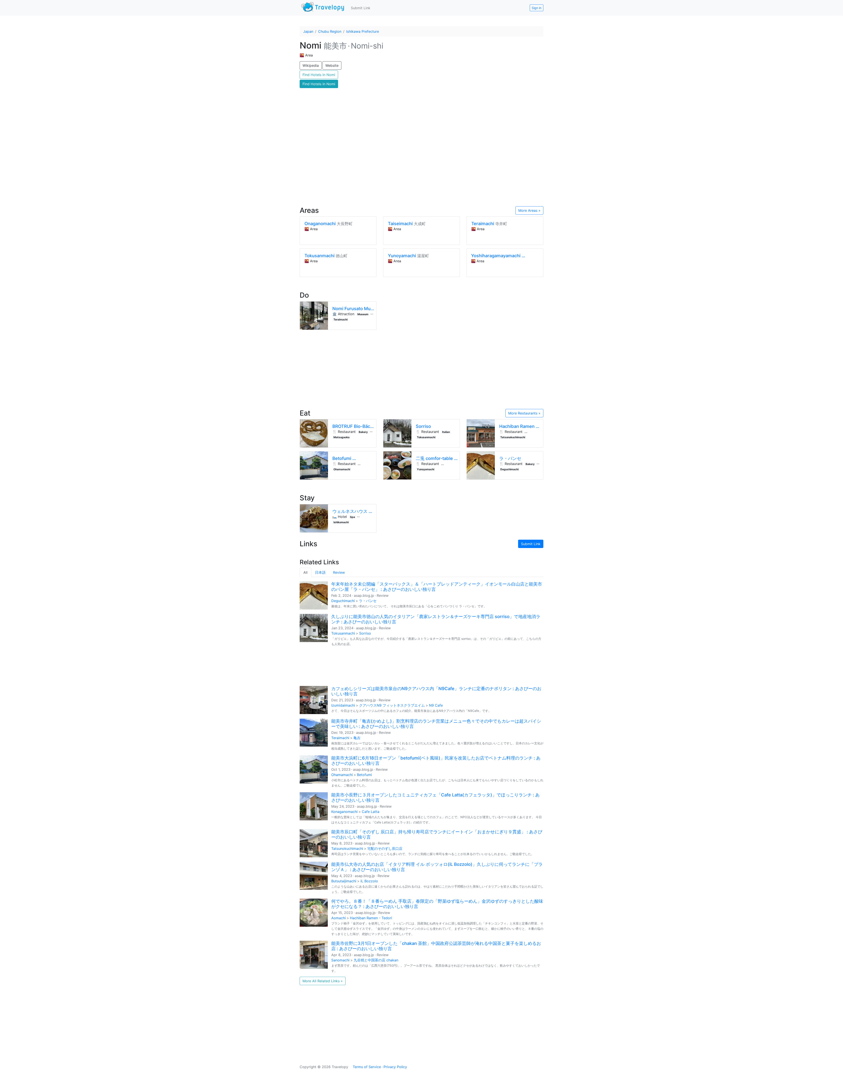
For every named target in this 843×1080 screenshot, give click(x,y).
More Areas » (529, 210)
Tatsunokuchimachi (347, 848)
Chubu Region (329, 31)
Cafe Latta (370, 811)
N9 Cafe (436, 705)
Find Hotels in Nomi (319, 74)
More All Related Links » (323, 981)
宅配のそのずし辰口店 (384, 848)
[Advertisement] (421, 165)
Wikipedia (311, 65)
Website (332, 65)
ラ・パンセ (367, 601)
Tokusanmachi (343, 633)
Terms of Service (367, 1067)
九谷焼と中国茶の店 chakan (376, 960)
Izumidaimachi (343, 705)
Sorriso (365, 633)
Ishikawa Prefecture (362, 31)
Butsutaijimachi (343, 881)
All (305, 572)
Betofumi (364, 774)
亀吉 (356, 738)
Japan (308, 31)
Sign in (536, 8)
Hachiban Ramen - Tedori (371, 918)
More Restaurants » (524, 413)
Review (339, 572)
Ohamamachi (342, 774)
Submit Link (360, 8)
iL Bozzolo (369, 881)
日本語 (320, 572)
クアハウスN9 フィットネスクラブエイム (392, 705)
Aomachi (338, 918)
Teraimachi (340, 738)
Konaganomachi (344, 811)
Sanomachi (340, 960)
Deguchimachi (343, 601)
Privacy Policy (395, 1067)
